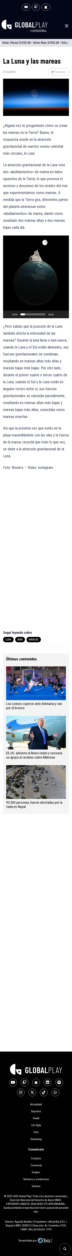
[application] (36, 277)
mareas (34, 639)
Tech (36, 1132)
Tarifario (36, 1186)
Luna (8, 639)
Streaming (36, 1139)
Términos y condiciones (36, 1179)
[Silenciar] (58, 314)
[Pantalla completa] (64, 314)
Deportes (36, 1111)
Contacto (36, 1158)
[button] (36, 276)
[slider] (33, 314)
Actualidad (9, 72)
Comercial (36, 1165)
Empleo (36, 1172)
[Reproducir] (8, 314)
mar (20, 639)
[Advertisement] (36, 513)
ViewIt (36, 1118)
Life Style (36, 1125)
